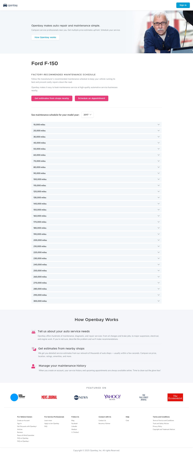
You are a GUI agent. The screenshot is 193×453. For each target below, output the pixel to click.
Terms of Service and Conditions (163, 420)
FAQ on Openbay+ (23, 441)
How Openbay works (45, 37)
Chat (127, 420)
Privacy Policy (157, 426)
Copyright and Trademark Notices (164, 429)
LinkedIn (74, 426)
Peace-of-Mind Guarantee (25, 435)
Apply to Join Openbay (51, 423)
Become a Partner (104, 423)
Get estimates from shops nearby (52, 98)
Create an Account (23, 420)
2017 (86, 115)
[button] (96, 124)
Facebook (74, 423)
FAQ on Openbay (22, 438)
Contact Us (102, 420)
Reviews (20, 432)
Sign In (183, 5)
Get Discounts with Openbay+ (27, 426)
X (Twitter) (75, 432)
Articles (19, 429)
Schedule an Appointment (91, 98)
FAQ (45, 426)
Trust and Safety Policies (161, 423)
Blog (72, 420)
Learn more (48, 420)
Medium (74, 429)
